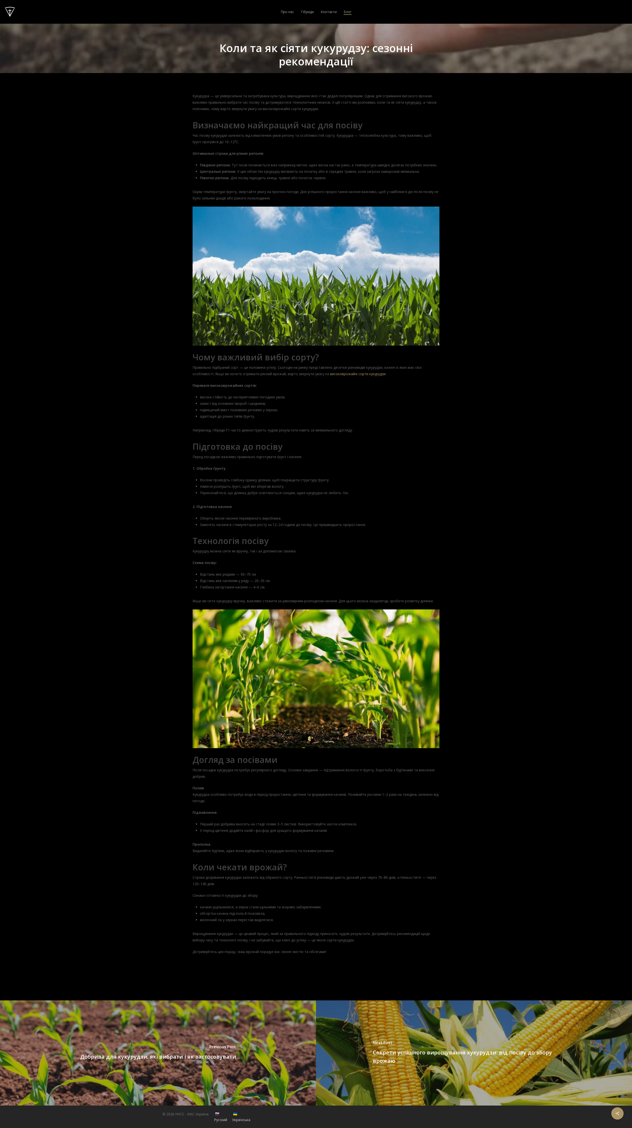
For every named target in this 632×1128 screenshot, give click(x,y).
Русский (220, 1119)
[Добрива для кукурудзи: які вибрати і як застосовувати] (158, 1053)
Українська (241, 1119)
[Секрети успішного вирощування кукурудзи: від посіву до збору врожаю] (474, 1053)
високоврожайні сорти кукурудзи (358, 373)
